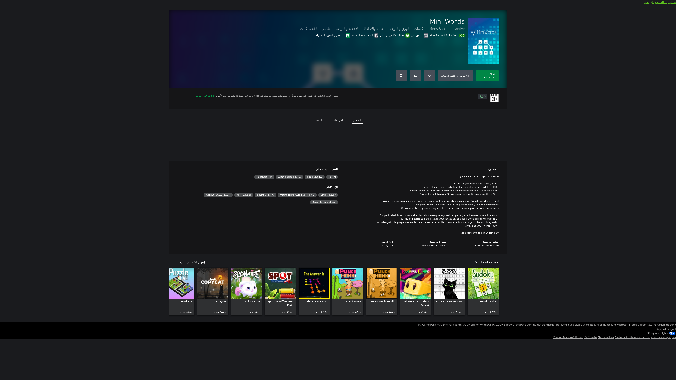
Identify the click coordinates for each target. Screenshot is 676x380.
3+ (484, 96)
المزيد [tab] (319, 120)
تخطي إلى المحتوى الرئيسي (660, 2)
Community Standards (540, 324)
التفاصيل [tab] (357, 120)
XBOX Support (505, 324)
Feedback (520, 324)
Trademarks (622, 337)
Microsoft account (605, 324)
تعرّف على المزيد (205, 95)
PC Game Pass (427, 324)
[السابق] (188, 262)
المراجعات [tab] (338, 120)
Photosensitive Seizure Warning (574, 324)
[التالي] (180, 262)
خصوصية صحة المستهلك (661, 337)
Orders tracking (666, 324)
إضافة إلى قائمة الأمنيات (453, 75)
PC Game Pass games (449, 324)
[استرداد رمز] (401, 75)
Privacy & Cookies (586, 337)
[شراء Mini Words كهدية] (415, 75)
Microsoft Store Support (631, 324)
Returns (651, 324)
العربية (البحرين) (666, 329)
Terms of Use (606, 337)
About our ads (638, 337)
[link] (483, 291)
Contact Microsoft (564, 337)
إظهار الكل (198, 262)
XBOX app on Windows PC (479, 324)
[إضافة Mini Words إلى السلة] (429, 75)
